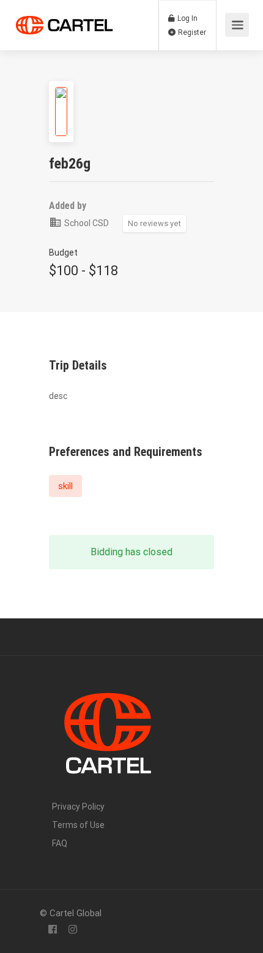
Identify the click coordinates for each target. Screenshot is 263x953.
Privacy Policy (78, 806)
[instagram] (72, 930)
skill (65, 486)
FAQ (59, 843)
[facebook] (52, 930)
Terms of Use (78, 825)
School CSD (85, 223)
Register (191, 32)
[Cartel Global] (64, 22)
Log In (187, 18)
